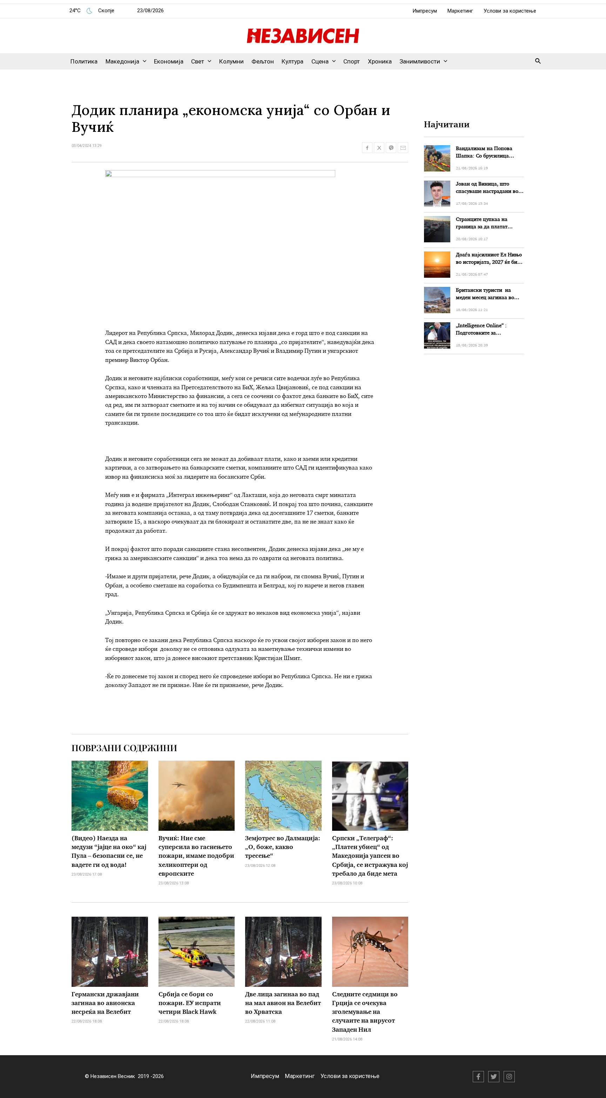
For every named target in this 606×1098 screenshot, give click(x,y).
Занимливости (419, 61)
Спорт (351, 61)
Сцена (320, 61)
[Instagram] (509, 1076)
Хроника (380, 61)
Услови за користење (510, 11)
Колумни (231, 61)
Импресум (424, 11)
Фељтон (262, 61)
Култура (292, 61)
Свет (197, 61)
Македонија (122, 61)
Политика (83, 61)
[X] (493, 1076)
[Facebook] (478, 1076)
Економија (168, 61)
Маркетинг (460, 11)
